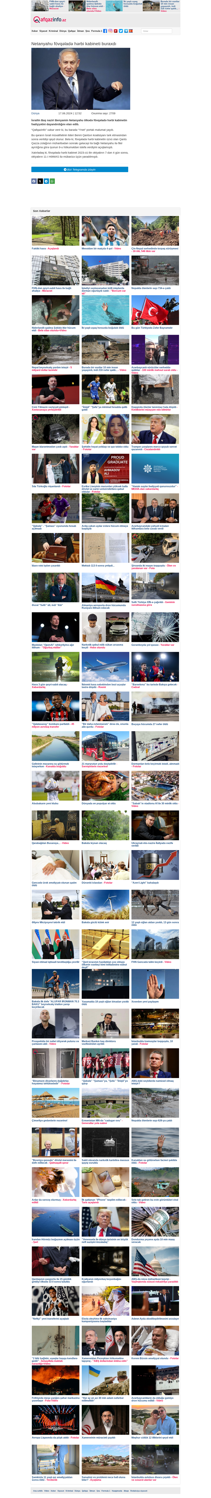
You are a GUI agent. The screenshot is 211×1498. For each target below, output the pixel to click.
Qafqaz (72, 31)
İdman (80, 31)
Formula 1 (96, 31)
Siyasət (43, 31)
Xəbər (35, 31)
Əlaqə (126, 1491)
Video (46, 1491)
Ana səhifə (38, 1491)
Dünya (62, 31)
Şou (87, 31)
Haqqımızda (117, 1491)
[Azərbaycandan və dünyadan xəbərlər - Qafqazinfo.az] (49, 19)
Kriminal (53, 31)
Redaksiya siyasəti (138, 1491)
